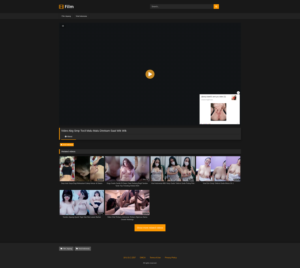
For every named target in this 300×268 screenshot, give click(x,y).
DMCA (143, 258)
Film (69, 6)
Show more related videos (150, 228)
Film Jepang (66, 16)
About (69, 137)
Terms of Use (155, 258)
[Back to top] (292, 261)
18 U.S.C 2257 (129, 258)
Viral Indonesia (81, 16)
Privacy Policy (171, 258)
